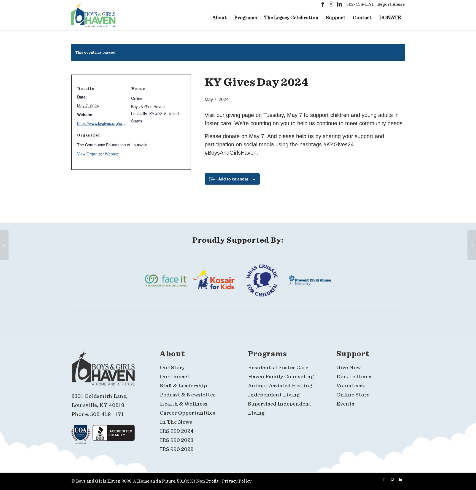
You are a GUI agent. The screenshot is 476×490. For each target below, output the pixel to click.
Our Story (172, 367)
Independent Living (273, 395)
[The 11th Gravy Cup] (4, 245)
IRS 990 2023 (176, 440)
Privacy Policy (236, 481)
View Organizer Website (98, 154)
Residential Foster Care (278, 367)
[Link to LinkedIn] (339, 4)
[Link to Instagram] (331, 4)
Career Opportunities (188, 413)
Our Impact (175, 376)
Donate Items (353, 376)
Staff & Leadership (183, 385)
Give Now (348, 367)
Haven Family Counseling (280, 376)
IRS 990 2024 (177, 431)
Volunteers (350, 385)
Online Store (352, 395)
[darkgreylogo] (103, 371)
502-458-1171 (360, 4)
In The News (176, 422)
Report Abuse (391, 4)
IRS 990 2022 (176, 449)
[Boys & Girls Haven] (93, 15)
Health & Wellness (183, 404)
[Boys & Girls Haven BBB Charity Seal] (114, 437)
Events (345, 404)
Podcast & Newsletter (187, 395)
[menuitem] (219, 15)
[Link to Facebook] (323, 4)
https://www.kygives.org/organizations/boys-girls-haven (124, 123)
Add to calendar (233, 179)
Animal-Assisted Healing (280, 385)
